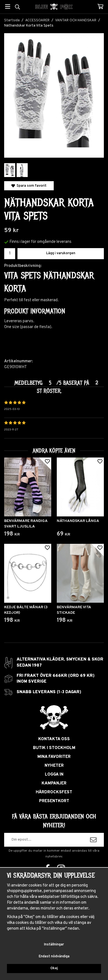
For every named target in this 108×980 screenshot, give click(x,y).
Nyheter (54, 765)
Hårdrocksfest (54, 792)
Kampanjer (54, 783)
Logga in (54, 774)
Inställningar (54, 944)
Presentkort (54, 801)
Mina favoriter (54, 757)
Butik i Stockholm (54, 748)
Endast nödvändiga (54, 956)
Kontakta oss (54, 739)
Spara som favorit (31, 185)
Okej (54, 968)
